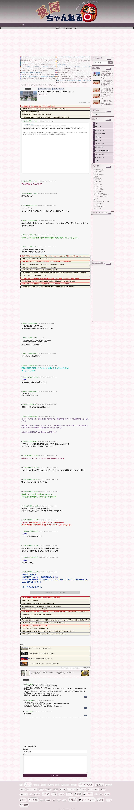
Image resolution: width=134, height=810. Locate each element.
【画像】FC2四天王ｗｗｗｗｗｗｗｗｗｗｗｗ (66, 74)
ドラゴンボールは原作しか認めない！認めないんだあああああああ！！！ (72, 70)
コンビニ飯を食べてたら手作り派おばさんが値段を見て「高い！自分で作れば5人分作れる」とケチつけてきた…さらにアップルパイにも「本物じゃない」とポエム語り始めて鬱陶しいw (56, 611)
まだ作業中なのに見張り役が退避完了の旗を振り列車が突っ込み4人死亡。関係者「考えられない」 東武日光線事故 (50, 278)
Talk (95, 200)
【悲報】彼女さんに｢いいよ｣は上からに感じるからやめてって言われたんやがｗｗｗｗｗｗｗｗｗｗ (46, 261)
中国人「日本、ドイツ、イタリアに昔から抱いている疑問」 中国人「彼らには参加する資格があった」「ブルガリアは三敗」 (74, 80)
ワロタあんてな (98, 184)
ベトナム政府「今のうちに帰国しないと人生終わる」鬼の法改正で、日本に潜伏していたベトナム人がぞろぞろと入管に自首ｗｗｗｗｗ (74, 56)
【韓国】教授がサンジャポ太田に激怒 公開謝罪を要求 (68, 58)
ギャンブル (87, 784)
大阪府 (40, 94)
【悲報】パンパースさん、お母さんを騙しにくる (34, 275)
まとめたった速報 (98, 189)
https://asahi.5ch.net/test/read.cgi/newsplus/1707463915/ (75, 668)
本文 (24, 754)
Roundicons (66, 808)
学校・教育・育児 (45, 89)
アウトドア (36, 785)
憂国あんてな (97, 178)
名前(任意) (25, 749)
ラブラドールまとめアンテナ (101, 201)
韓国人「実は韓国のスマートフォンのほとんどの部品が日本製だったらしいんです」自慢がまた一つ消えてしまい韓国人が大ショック (74, 76)
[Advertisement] (67, 42)
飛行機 (109, 800)
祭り (42, 800)
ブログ (96, 123)
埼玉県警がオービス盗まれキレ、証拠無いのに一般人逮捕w (36, 114)
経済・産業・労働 (99, 130)
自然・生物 (98, 137)
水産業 (107, 794)
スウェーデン (32, 789)
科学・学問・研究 (99, 147)
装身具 (64, 800)
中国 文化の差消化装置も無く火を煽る (31, 111)
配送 (73, 799)
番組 (24, 800)
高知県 (25, 805)
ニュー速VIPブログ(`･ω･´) (100, 196)
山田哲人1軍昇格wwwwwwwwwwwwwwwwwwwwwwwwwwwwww (34, 62)
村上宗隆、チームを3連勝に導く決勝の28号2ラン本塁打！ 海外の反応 (72, 82)
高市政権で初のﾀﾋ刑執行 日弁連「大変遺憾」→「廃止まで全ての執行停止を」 (41, 606)
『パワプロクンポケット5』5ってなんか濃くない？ (34, 609)
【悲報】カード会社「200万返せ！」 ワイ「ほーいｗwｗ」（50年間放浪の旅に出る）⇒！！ (38, 74)
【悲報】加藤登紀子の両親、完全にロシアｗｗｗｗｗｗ (68, 62)
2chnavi (96, 173)
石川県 (34, 800)
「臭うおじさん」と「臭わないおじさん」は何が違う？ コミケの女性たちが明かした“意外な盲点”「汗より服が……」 (74, 66)
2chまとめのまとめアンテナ (101, 194)
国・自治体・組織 (58, 89)
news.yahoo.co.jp (28, 124)
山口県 (69, 794)
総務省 (48, 800)
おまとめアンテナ (98, 203)
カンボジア (74, 785)
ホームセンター (94, 789)
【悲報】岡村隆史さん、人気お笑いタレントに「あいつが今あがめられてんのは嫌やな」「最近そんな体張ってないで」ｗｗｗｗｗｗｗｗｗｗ (56, 256)
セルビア (41, 789)
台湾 (54, 794)
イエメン (44, 785)
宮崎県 (62, 794)
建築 (79, 794)
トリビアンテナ (98, 188)
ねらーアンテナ (98, 179)
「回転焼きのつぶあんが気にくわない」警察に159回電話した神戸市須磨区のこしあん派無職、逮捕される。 (49, 286)
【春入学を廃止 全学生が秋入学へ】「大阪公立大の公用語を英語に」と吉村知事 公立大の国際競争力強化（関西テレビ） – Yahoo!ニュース (54, 129)
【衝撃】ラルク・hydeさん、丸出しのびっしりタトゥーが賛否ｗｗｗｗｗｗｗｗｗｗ (43, 264)
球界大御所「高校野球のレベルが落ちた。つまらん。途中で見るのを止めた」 (37, 60)
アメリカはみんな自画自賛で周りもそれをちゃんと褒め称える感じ (38, 603)
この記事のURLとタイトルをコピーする (55, 592)
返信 (86, 696)
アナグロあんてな (98, 169)
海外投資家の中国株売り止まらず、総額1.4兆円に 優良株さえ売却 (38, 106)
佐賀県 (38, 794)
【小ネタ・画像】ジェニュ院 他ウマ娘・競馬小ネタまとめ (36, 614)
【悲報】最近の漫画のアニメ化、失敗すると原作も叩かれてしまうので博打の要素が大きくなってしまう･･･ (48, 631)
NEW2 (96, 183)
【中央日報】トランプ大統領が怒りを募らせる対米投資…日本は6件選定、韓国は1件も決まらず (74, 60)
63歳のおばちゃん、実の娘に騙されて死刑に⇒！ (31, 72)
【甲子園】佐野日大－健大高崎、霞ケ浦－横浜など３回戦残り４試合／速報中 (41, 597)
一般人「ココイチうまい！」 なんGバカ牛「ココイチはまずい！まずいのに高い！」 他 (43, 622)
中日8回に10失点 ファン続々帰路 (30, 600)
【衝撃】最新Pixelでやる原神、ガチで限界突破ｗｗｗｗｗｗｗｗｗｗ (39, 267)
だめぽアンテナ (98, 181)
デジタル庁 (48, 789)
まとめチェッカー (98, 174)
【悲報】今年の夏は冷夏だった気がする (65, 72)
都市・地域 (98, 140)
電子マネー (88, 799)
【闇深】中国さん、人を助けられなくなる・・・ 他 (34, 625)
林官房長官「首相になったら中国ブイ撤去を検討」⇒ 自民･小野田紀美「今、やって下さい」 (45, 109)
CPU (21, 785)
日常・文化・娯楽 (99, 143)
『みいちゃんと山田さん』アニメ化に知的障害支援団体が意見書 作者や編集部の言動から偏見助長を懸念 (48, 281)
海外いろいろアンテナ (100, 193)
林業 (101, 794)
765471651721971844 (26, 56)
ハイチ (63, 789)
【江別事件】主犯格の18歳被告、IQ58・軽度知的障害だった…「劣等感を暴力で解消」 (38, 78)
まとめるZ (97, 198)
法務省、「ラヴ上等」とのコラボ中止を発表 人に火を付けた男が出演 (39, 270)
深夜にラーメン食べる (27, 617)
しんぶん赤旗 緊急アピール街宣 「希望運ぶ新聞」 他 (35, 628)
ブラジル (82, 789)
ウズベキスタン (65, 785)
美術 (54, 800)
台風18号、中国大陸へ (61, 64)
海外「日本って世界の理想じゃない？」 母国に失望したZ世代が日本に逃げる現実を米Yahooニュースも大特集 (74, 78)
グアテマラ (108, 785)
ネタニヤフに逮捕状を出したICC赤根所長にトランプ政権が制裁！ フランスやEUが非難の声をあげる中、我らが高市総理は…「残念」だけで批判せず (38, 66)
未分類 (96, 161)
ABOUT (22, 25)
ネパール (56, 789)
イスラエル (51, 785)
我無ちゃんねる (98, 186)
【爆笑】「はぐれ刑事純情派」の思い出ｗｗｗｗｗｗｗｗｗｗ (37, 258)
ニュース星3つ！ (98, 191)
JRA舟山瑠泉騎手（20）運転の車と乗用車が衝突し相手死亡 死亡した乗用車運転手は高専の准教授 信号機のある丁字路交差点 (54, 272)
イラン (57, 785)
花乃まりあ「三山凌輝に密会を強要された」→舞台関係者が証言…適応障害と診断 (38, 76)
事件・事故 (98, 126)
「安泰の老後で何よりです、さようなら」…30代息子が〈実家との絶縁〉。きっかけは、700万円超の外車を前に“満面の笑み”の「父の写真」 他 (38, 64)
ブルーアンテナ (98, 171)
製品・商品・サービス (100, 133)
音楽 (101, 800)
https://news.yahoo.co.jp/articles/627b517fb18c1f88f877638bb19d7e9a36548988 (45, 125)
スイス (23, 789)
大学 (45, 94)
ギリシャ (100, 785)
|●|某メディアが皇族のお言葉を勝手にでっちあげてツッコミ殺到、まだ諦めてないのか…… (38, 58)
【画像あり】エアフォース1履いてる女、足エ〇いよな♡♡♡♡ (34, 70)
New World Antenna (99, 206)
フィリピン (71, 789)
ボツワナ (104, 789)
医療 (46, 794)
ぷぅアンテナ (97, 205)
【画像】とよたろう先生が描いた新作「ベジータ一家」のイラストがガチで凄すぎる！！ (44, 634)
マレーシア (24, 794)
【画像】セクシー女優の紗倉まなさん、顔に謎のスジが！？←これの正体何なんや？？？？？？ (38, 68)
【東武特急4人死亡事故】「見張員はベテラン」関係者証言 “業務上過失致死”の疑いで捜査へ (45, 117)
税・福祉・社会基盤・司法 (101, 150)
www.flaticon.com (73, 808)
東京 (97, 794)
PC (29, 784)
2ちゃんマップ (98, 176)
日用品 (88, 794)
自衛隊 (59, 800)
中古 (32, 794)
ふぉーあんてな (98, 208)
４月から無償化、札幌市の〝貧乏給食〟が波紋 (66, 68)
